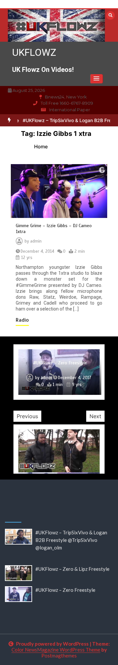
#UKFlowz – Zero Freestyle (60, 363)
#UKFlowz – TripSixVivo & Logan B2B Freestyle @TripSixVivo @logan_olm (71, 539)
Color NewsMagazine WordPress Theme (55, 650)
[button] (96, 78)
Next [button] (95, 416)
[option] (59, 372)
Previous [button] (27, 416)
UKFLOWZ (34, 52)
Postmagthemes (59, 655)
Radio (22, 320)
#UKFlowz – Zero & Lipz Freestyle (72, 569)
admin (36, 241)
